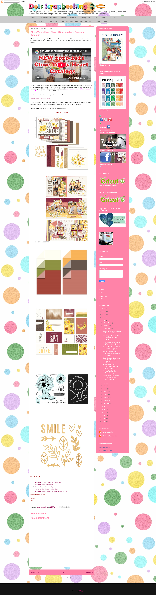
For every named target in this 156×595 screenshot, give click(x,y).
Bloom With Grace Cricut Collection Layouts (111, 348)
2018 (104, 410)
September (107, 328)
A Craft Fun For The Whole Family (110, 372)
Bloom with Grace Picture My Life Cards (46, 489)
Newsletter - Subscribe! (48, 17)
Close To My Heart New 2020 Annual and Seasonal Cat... (111, 377)
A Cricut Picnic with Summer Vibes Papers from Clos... (111, 353)
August (106, 383)
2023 (104, 311)
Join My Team (86, 17)
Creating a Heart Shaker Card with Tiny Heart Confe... (111, 337)
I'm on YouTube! (102, 21)
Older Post (89, 572)
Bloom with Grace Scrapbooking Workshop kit (48, 482)
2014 (104, 421)
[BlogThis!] (63, 507)
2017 (104, 413)
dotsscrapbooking (107, 432)
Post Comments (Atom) (66, 578)
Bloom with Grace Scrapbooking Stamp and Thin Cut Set (51, 491)
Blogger (81, 591)
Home (33, 17)
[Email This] (61, 507)
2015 (104, 418)
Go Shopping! (100, 17)
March (106, 397)
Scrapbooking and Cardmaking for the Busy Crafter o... (110, 366)
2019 (104, 407)
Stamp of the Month (38, 21)
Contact (73, 17)
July (105, 386)
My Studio (53, 21)
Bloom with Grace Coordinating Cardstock (47, 487)
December (107, 323)
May (105, 391)
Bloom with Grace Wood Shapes (44, 484)
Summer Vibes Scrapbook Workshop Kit (112, 332)
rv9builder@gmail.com (109, 436)
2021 (104, 317)
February (107, 400)
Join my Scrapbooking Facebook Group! (76, 21)
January (106, 403)
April (105, 394)
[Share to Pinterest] (69, 507)
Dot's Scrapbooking (104, 447)
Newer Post (34, 572)
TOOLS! (113, 17)
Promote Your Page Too (105, 450)
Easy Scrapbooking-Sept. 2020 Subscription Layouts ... (111, 360)
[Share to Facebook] (67, 507)
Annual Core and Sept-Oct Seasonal (40, 98)
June (105, 389)
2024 (104, 309)
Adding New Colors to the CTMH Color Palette (111, 343)
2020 (104, 320)
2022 (104, 314)
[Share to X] (65, 507)
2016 (104, 415)
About (63, 17)
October (106, 326)
